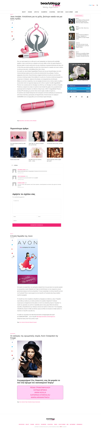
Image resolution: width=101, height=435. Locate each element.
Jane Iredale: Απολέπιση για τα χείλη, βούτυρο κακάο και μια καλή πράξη (36, 18)
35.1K (80, 85)
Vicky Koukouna (21, 176)
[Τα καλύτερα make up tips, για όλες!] (55, 136)
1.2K (80, 88)
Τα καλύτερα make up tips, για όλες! (54, 143)
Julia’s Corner (69, 11)
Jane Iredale (27, 120)
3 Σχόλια (16, 165)
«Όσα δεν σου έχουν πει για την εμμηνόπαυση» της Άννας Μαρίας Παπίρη (82, 45)
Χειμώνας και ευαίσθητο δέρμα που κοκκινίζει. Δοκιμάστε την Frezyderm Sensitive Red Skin (82, 55)
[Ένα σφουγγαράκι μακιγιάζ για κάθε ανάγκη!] (18, 136)
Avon (20, 322)
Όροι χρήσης (21, 424)
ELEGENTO (65, 426)
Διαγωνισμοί (12, 333)
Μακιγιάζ (34, 120)
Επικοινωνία (79, 424)
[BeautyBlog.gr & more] (50, 5)
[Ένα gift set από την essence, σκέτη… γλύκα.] (37, 153)
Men (68, 424)
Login (76, 11)
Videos (55, 424)
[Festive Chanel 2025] (18, 153)
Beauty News (21, 120)
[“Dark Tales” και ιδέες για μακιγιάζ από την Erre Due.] (37, 136)
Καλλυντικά (27, 322)
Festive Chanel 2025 (14, 159)
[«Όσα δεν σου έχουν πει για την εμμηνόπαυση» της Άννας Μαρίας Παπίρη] (72, 45)
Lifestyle (36, 11)
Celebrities (44, 11)
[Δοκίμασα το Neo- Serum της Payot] (72, 28)
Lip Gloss (31, 120)
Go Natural (52, 11)
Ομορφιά (35, 322)
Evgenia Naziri (21, 182)
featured (23, 322)
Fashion (30, 11)
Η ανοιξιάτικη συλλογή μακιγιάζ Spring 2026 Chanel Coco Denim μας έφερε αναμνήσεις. (82, 21)
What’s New (60, 11)
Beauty (24, 11)
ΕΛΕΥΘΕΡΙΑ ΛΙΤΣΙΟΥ (22, 169)
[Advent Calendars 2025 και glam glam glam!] (55, 153)
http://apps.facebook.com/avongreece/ (46, 316)
